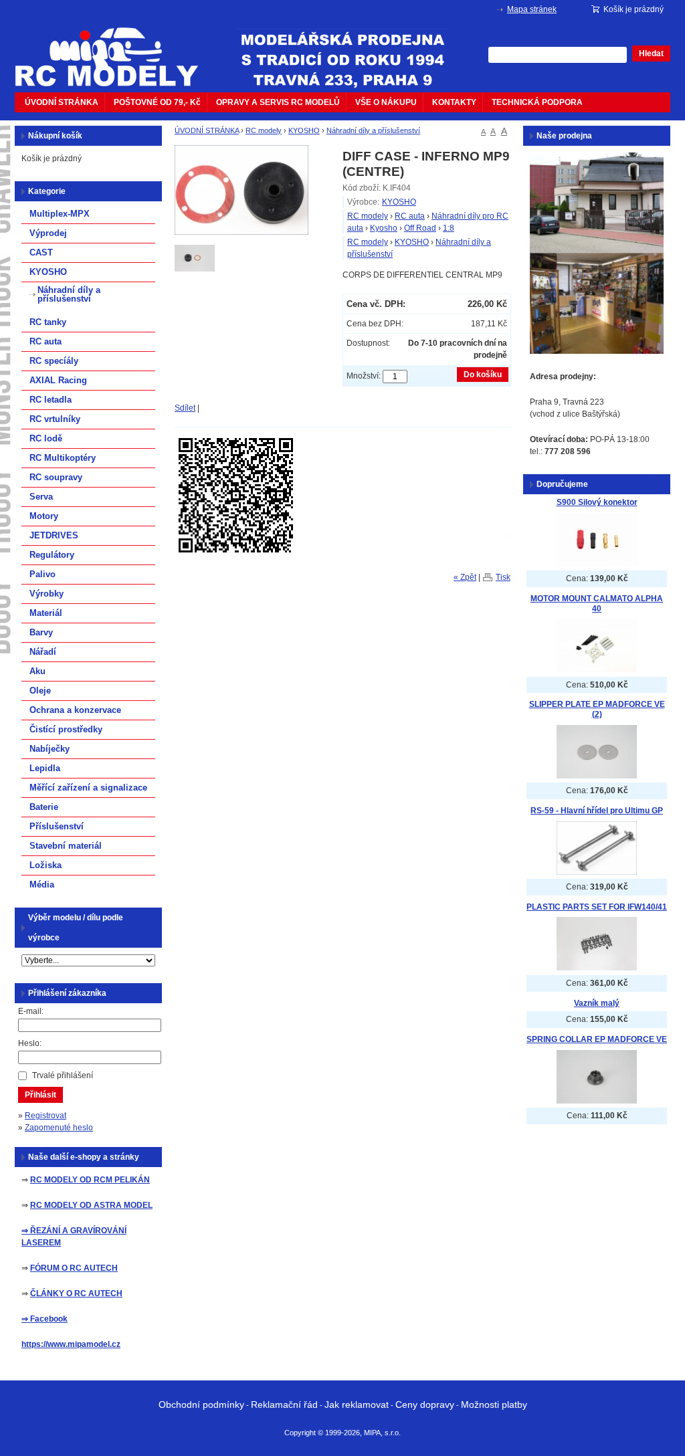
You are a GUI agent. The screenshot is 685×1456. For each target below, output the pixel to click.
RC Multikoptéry (62, 458)
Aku (37, 671)
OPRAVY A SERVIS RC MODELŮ (278, 102)
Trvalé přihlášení (62, 1075)
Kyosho (383, 228)
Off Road (420, 228)
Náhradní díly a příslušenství (373, 130)
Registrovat (45, 1115)
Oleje (40, 691)
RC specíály (53, 361)
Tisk (503, 577)
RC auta (410, 216)
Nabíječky (49, 749)
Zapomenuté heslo (59, 1127)
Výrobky (46, 594)
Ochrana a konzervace (75, 710)
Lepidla (44, 768)
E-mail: (30, 1011)
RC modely (264, 130)
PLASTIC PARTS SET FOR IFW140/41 (596, 907)
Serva (41, 497)
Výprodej (48, 233)
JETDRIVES (53, 535)
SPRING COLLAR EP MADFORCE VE (596, 1039)
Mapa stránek (532, 9)
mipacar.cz (115, 49)
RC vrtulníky (54, 419)
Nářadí (42, 652)
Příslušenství (56, 826)
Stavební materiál (65, 846)
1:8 (448, 228)
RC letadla (50, 400)
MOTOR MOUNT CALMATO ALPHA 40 (596, 603)
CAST (41, 252)
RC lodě (45, 438)
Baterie (43, 807)
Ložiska (45, 865)
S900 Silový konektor (597, 502)
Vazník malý (596, 1003)
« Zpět (465, 577)
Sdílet (185, 408)
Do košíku (483, 374)
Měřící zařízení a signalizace (88, 788)
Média (41, 884)
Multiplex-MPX (59, 214)
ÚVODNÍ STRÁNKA (61, 102)
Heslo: (29, 1043)
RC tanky (47, 322)
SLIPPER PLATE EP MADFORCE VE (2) (597, 709)
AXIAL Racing (58, 380)
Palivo (42, 574)
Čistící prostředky (65, 729)
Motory (43, 516)
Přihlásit (40, 1095)
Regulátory (51, 555)
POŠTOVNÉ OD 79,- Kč (157, 102)
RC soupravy (55, 477)
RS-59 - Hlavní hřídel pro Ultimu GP (596, 810)
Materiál (45, 613)
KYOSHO (304, 130)
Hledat (651, 53)
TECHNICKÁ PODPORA (537, 102)
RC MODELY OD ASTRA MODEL (91, 1205)
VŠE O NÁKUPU (386, 102)
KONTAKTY (454, 102)
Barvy (41, 632)
